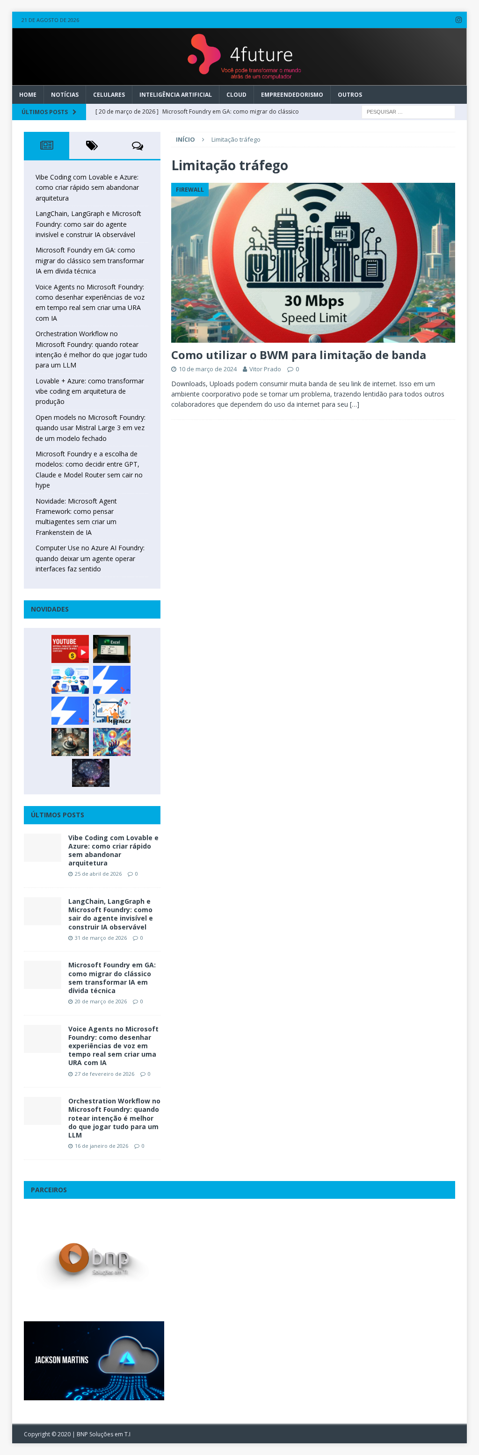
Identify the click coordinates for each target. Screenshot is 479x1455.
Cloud (236, 95)
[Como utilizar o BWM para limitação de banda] (313, 262)
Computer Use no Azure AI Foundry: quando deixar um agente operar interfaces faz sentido (90, 558)
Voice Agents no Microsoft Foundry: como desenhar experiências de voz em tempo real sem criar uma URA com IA (113, 1045)
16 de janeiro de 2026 (101, 1145)
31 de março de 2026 (101, 937)
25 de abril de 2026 (98, 873)
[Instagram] (458, 20)
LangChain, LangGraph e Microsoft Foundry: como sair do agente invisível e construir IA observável (88, 224)
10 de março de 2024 (208, 369)
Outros (350, 95)
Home (27, 95)
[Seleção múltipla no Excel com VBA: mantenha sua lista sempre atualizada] (112, 649)
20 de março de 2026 (101, 1001)
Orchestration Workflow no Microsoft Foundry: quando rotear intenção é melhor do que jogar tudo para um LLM (114, 1117)
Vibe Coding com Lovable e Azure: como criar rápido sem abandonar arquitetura (87, 187)
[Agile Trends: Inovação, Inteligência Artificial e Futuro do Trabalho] (112, 680)
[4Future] (239, 79)
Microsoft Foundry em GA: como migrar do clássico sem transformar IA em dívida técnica (90, 260)
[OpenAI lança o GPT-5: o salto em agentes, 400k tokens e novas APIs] (70, 680)
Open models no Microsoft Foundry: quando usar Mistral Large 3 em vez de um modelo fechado (90, 428)
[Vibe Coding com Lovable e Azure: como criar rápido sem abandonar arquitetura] (42, 848)
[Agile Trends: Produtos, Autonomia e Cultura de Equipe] (70, 711)
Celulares (109, 95)
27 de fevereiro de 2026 (104, 1073)
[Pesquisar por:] (408, 111)
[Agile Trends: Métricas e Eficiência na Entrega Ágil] (112, 711)
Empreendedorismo (292, 95)
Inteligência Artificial (175, 95)
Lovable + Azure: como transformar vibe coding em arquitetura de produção (90, 391)
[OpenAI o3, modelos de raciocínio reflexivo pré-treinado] (90, 773)
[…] (354, 404)
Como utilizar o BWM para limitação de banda (298, 354)
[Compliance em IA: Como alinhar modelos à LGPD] (70, 742)
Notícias (65, 95)
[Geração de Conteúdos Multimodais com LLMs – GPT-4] (112, 742)
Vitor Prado (265, 369)
